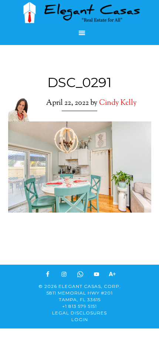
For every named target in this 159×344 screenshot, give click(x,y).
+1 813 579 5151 (79, 306)
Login (79, 319)
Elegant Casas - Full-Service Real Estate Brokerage (79, 13)
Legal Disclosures (79, 313)
